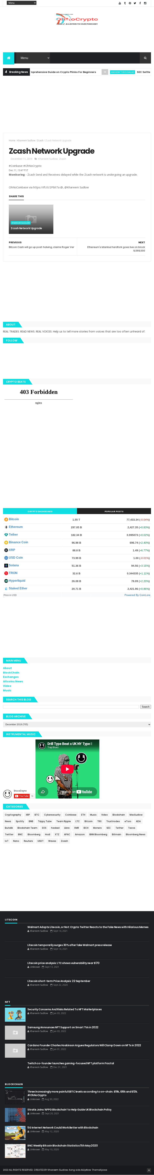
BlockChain (11, 672)
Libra (66, 827)
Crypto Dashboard (40, 511)
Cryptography (13, 814)
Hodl (47, 834)
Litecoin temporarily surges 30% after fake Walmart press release (69, 945)
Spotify (20, 821)
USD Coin (16, 557)
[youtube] (120, 3)
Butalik (9, 827)
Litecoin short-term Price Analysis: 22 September (58, 981)
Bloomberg (34, 834)
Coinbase (70, 814)
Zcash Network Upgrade (26, 228)
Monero (97, 827)
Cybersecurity (52, 814)
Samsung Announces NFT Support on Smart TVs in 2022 (62, 1027)
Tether (13, 534)
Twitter (9, 834)
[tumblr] (125, 3)
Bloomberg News (135, 834)
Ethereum (16, 526)
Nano (16, 841)
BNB (31, 821)
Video (7, 686)
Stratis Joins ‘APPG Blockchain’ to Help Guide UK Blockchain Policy (69, 1109)
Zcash (40, 140)
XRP (12, 550)
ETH (83, 814)
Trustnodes (113, 821)
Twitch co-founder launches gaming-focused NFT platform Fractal (70, 1063)
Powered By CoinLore (137, 594)
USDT (41, 841)
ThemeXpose (99, 1169)
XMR (76, 827)
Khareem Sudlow (26, 140)
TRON (13, 573)
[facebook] (140, 3)
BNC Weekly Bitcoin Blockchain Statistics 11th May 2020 (62, 1145)
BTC (37, 814)
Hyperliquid (17, 580)
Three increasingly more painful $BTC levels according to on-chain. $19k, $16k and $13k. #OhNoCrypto (82, 1093)
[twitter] (135, 3)
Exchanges (11, 677)
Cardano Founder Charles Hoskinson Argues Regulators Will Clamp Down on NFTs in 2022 (84, 1045)
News (8, 821)
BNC (20, 834)
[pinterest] (130, 3)
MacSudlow (136, 814)
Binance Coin (18, 542)
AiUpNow (86, 1169)
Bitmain (116, 834)
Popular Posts (114, 511)
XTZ (57, 834)
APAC (67, 834)
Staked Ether (18, 588)
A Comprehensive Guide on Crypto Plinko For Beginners (49, 72)
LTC (77, 821)
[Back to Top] (149, 1170)
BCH (86, 827)
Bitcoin (14, 519)
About (7, 668)
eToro (128, 821)
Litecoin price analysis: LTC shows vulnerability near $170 (63, 963)
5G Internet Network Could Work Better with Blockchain (62, 1127)
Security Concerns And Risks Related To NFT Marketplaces (64, 1009)
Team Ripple (63, 821)
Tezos (131, 827)
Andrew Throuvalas (111, 72)
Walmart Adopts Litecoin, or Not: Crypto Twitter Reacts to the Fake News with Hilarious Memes (87, 927)
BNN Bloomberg (98, 834)
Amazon (80, 834)
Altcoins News (13, 681)
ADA (138, 821)
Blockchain (118, 814)
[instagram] (145, 3)
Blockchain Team (27, 827)
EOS (44, 827)
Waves (52, 841)
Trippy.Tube (45, 821)
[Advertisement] (77, 40)
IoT (6, 841)
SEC (108, 827)
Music (7, 690)
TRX (99, 821)
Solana (14, 565)
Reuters (28, 841)
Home (12, 140)
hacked (55, 827)
